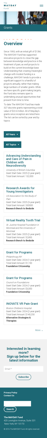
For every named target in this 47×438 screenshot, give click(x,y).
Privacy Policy (10, 392)
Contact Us (9, 395)
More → (39, 330)
